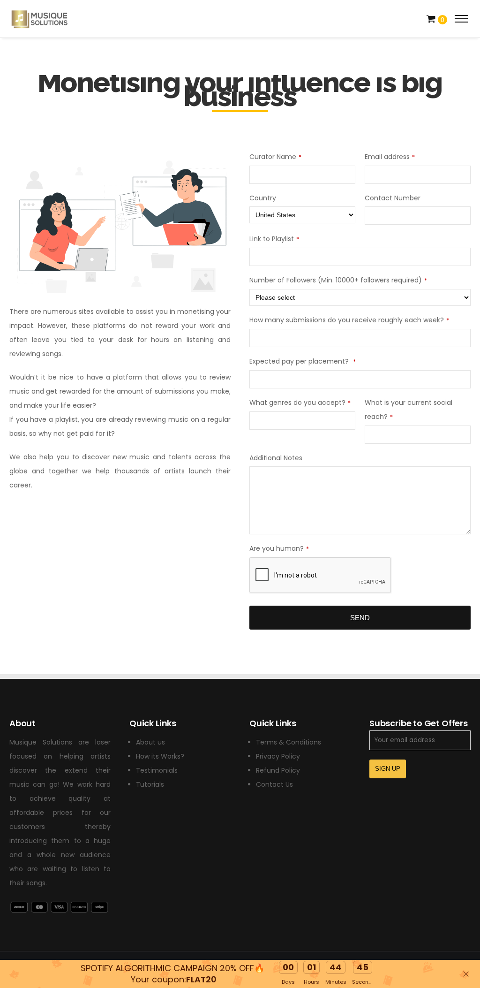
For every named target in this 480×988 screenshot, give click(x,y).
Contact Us (274, 784)
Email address (390, 156)
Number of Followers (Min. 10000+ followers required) (338, 280)
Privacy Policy (278, 756)
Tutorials (150, 784)
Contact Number (392, 198)
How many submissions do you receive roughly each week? (349, 320)
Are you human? (279, 548)
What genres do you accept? (300, 402)
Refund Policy (278, 770)
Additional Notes (275, 458)
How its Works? (160, 756)
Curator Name (275, 156)
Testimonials (157, 770)
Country (262, 198)
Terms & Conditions (288, 742)
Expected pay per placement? (302, 361)
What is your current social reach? (408, 409)
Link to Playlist (274, 238)
